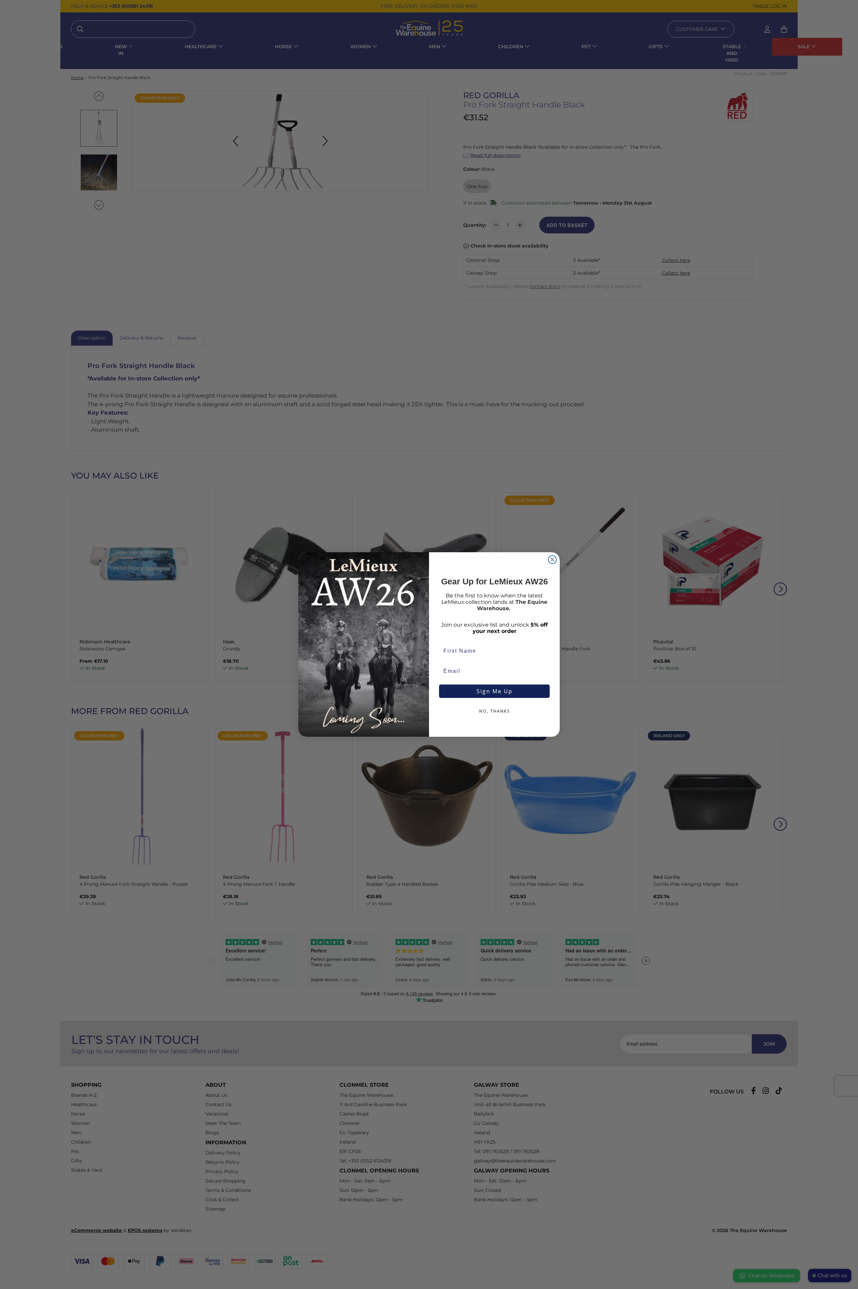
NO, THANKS (494, 711)
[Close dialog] (552, 560)
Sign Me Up (494, 691)
